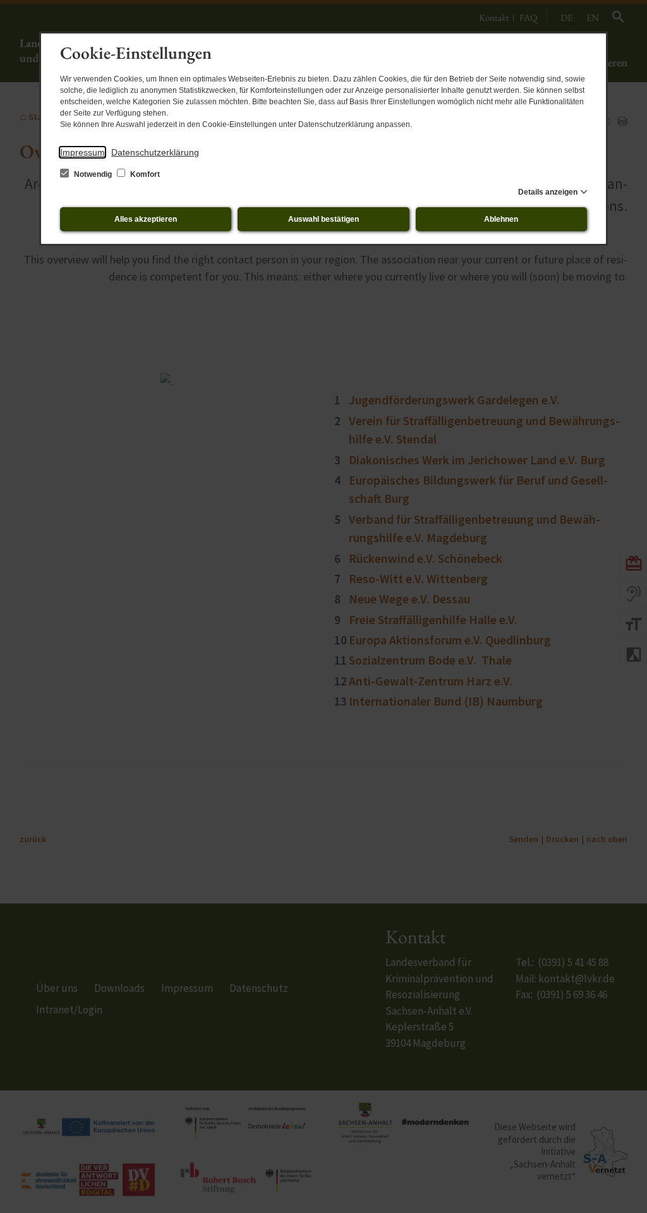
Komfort (144, 174)
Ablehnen (501, 219)
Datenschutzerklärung (155, 152)
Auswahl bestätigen (323, 219)
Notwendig (93, 174)
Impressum (82, 152)
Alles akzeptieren (145, 219)
